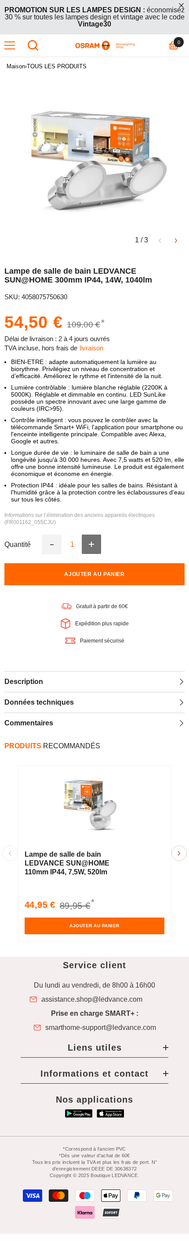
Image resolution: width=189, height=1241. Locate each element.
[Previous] (159, 240)
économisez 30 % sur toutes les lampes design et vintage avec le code (94, 17)
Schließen (181, 5)
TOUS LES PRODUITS (57, 66)
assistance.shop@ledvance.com (91, 999)
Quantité (17, 544)
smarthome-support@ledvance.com (100, 1027)
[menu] (9, 45)
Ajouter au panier (94, 574)
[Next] (176, 240)
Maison (16, 66)
